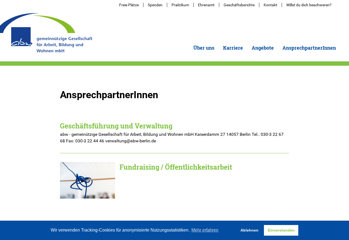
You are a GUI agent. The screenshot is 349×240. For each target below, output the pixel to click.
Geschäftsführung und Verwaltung (116, 125)
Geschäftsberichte (239, 5)
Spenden (155, 5)
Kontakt (270, 5)
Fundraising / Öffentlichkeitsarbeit (175, 167)
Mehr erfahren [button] (204, 230)
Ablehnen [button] (249, 230)
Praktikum (180, 5)
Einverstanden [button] (281, 230)
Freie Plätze (129, 5)
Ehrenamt (206, 5)
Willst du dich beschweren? (309, 5)
